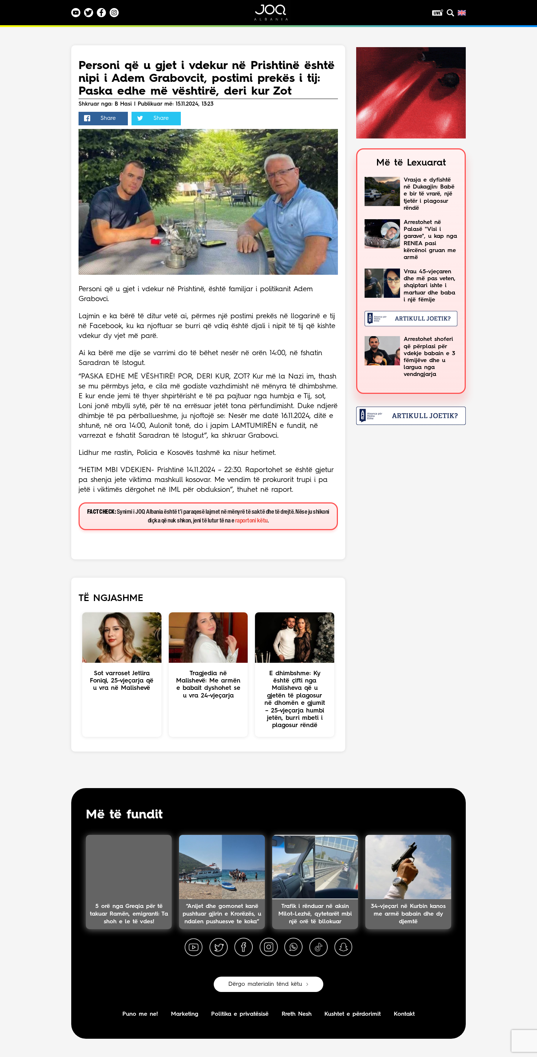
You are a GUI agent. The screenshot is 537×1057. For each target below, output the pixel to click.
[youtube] (193, 947)
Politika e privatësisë (239, 1014)
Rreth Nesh (297, 1014)
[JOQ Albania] (275, 15)
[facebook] (243, 947)
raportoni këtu (251, 521)
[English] (462, 13)
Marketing (184, 1014)
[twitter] (218, 947)
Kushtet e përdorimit (352, 1014)
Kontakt (404, 1014)
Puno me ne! (140, 1014)
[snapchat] (343, 947)
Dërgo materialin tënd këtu (265, 984)
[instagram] (268, 947)
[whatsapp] (293, 947)
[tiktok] (318, 947)
